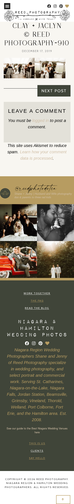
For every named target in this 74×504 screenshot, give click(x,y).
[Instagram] (55, 6)
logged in (40, 120)
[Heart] (67, 6)
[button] (7, 6)
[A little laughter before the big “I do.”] (18, 222)
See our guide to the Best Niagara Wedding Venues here (37, 430)
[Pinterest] (61, 6)
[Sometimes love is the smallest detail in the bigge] (55, 259)
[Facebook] (49, 6)
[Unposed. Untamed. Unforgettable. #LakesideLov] (55, 222)
